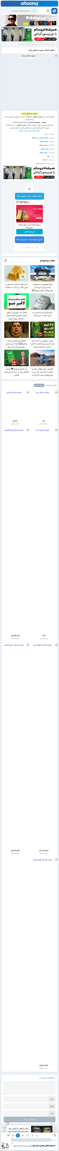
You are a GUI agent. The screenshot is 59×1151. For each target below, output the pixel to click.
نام (52, 1099)
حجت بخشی (45, 44)
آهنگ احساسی (43, 138)
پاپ (48, 156)
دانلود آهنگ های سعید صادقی (29, 130)
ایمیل (52, 1106)
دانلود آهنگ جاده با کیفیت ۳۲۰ (29, 239)
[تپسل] (3, 28)
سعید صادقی (44, 141)
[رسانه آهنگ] (29, 4)
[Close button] (51, 1123)
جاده (29, 125)
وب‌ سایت (52, 1114)
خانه (53, 44)
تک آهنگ (35, 138)
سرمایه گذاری (29, 231)
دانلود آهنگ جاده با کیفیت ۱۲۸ (29, 196)
